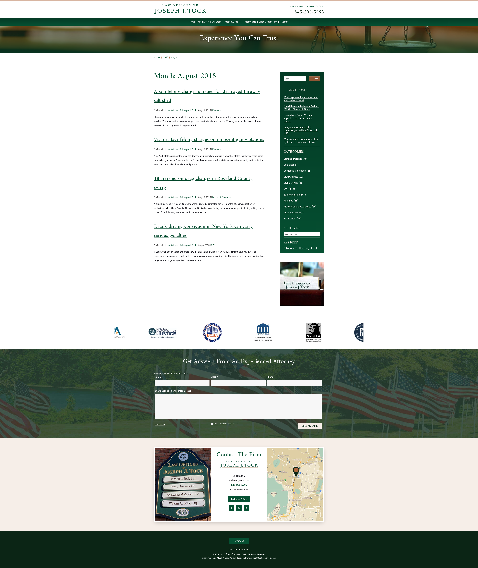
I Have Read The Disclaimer (225, 424)
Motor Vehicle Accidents (297, 206)
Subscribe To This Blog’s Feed (300, 248)
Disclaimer (160, 424)
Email (214, 377)
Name (158, 377)
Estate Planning (292, 194)
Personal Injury (292, 212)
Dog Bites (289, 164)
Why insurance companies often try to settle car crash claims (301, 141)
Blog (276, 21)
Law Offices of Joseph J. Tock (181, 110)
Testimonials (249, 21)
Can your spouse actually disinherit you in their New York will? (301, 130)
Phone (270, 377)
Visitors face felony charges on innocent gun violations (209, 139)
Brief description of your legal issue (173, 391)
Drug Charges (291, 176)
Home (192, 21)
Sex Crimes (290, 218)
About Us (202, 21)
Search (315, 79)
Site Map (217, 558)
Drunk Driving (291, 182)
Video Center (265, 21)
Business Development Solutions (251, 558)
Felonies (216, 110)
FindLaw (272, 558)
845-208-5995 (309, 12)
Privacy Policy (228, 558)
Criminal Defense (293, 158)
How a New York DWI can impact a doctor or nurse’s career (298, 118)
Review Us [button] (239, 541)
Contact (285, 21)
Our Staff (216, 21)
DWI (213, 245)
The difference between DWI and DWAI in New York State (301, 108)
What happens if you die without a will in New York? (301, 99)
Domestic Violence (221, 197)
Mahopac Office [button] (239, 499)
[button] (475, 549)
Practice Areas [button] (231, 21)
